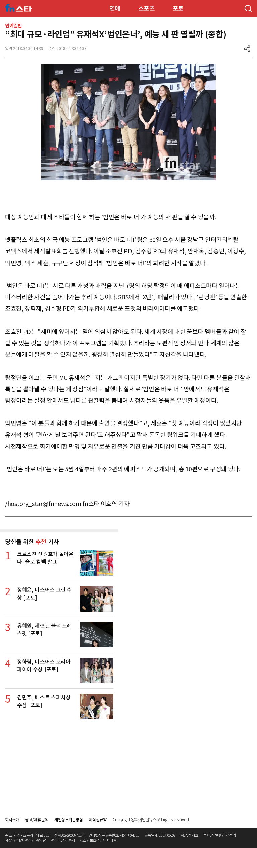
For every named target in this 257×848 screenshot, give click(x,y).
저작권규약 (97, 819)
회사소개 (12, 819)
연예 (114, 8)
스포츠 (146, 8)
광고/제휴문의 (37, 819)
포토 (178, 8)
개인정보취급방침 (68, 819)
